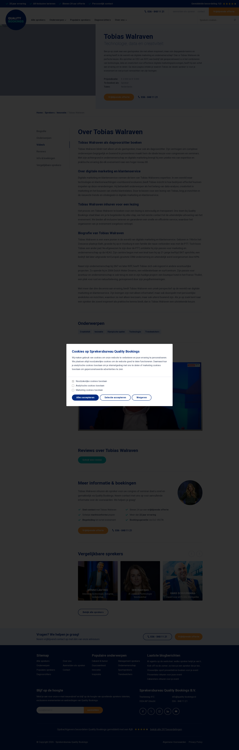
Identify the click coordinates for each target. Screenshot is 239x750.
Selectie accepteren (115, 397)
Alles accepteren (85, 397)
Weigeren (142, 397)
